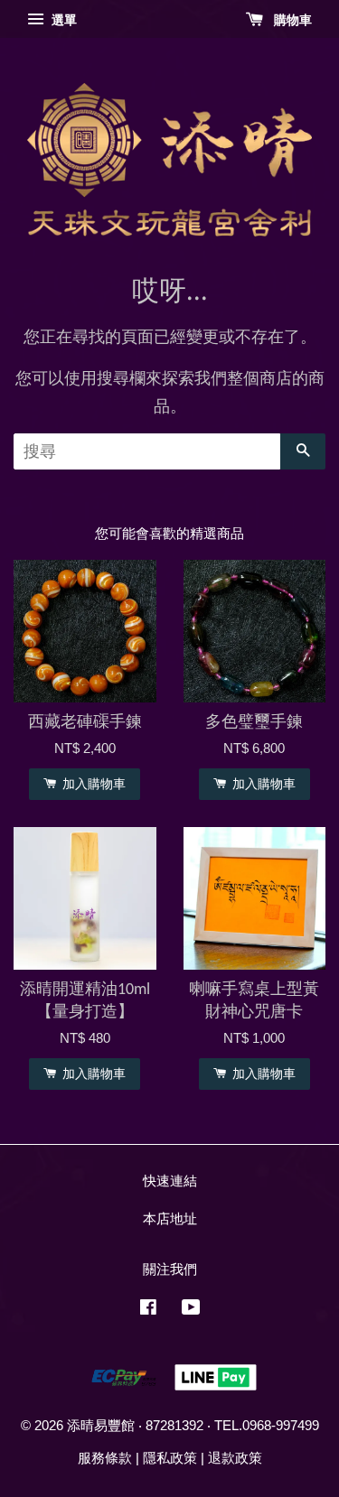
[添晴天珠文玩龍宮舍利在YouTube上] (191, 1309)
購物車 (291, 20)
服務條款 (105, 1457)
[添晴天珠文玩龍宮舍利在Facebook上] (148, 1309)
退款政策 (235, 1457)
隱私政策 (170, 1457)
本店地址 (170, 1218)
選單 (62, 20)
